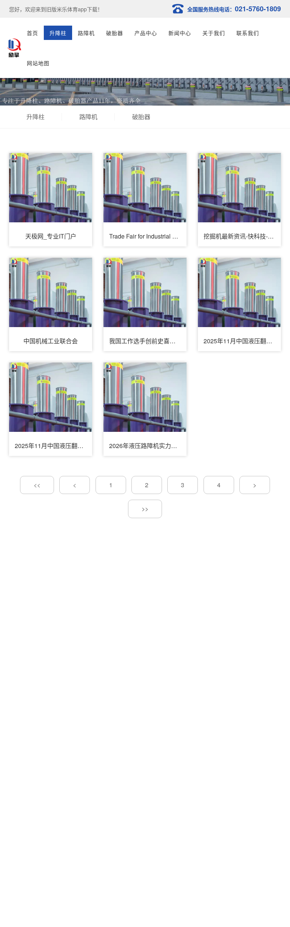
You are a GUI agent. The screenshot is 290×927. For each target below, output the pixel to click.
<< (37, 484)
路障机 (86, 33)
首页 (32, 33)
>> (145, 508)
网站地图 (38, 63)
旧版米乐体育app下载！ (74, 9)
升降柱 (57, 33)
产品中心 (145, 33)
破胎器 (114, 33)
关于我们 (213, 33)
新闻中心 (179, 33)
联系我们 (247, 33)
